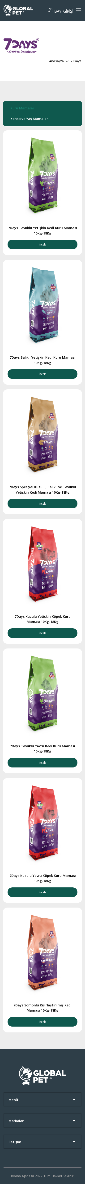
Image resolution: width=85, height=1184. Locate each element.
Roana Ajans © (22, 1176)
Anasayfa (56, 61)
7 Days (75, 61)
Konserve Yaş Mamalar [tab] (29, 118)
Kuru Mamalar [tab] (22, 108)
